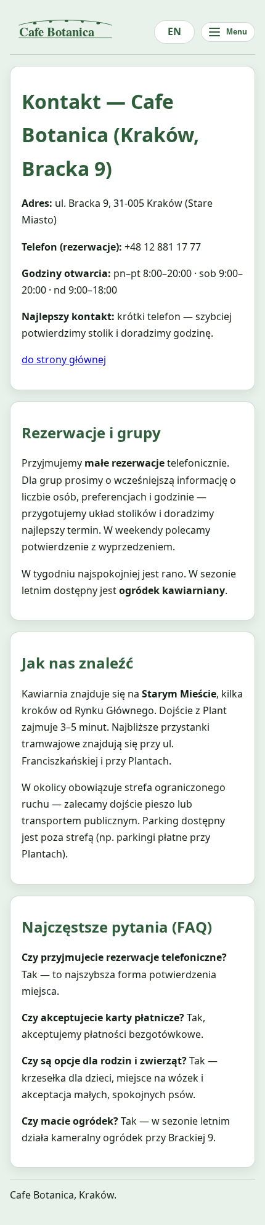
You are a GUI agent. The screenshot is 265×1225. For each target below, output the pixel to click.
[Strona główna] (82, 32)
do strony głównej (64, 359)
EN (175, 31)
